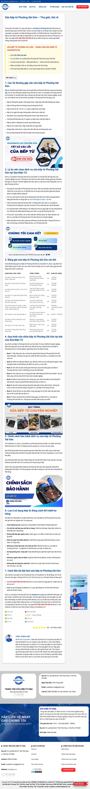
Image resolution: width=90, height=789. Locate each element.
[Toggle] (33, 770)
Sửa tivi (33, 749)
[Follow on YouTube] (22, 694)
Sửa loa (33, 754)
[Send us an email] (18, 694)
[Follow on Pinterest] (10, 774)
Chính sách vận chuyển (69, 759)
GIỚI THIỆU (23, 7)
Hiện (14, 78)
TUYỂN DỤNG (54, 7)
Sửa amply (34, 759)
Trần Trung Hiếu (24, 639)
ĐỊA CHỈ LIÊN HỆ (67, 7)
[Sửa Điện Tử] (8, 7)
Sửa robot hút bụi (37, 764)
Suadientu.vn (36, 595)
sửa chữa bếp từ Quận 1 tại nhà (40, 199)
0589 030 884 (21, 55)
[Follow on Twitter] (6, 774)
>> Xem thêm (37, 769)
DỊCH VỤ (32, 7)
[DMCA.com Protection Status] (36, 771)
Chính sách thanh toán (68, 764)
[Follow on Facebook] (15, 694)
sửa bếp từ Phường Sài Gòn (42, 28)
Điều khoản (65, 749)
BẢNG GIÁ (42, 7)
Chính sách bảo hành (68, 754)
